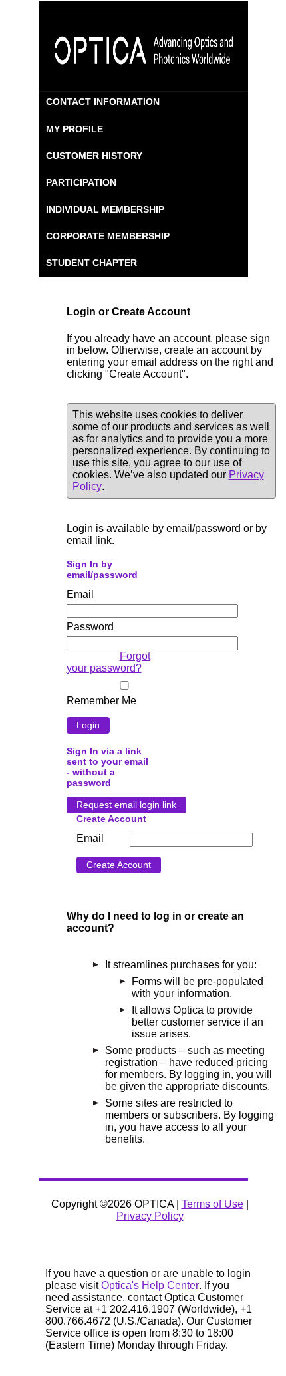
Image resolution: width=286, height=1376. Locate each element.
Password (90, 626)
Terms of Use (212, 1204)
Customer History (94, 155)
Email (80, 594)
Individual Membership (105, 209)
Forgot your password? (108, 662)
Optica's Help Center (150, 1285)
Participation (81, 182)
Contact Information (103, 101)
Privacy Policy (150, 1216)
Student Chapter (91, 262)
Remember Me (101, 700)
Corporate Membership (108, 236)
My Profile (74, 129)
